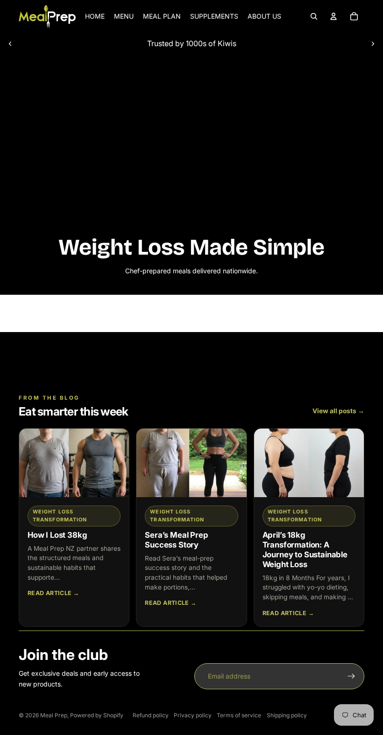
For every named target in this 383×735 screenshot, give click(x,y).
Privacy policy (193, 715)
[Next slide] (372, 43)
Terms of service (239, 715)
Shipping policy (287, 715)
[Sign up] (351, 676)
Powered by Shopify (96, 715)
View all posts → (338, 411)
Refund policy (151, 715)
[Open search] (314, 16)
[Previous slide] (10, 43)
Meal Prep (53, 715)
